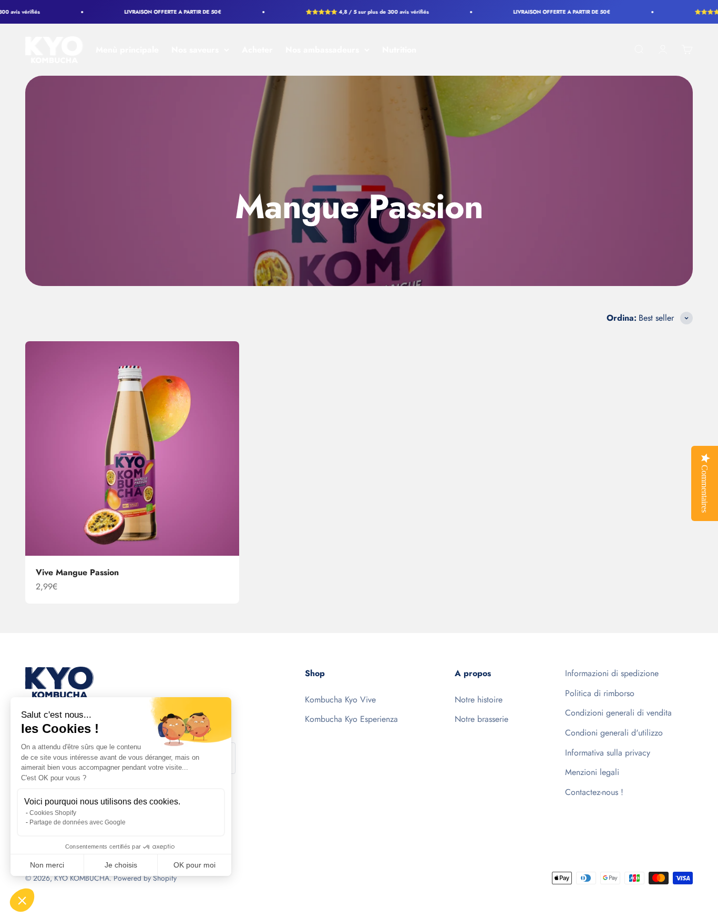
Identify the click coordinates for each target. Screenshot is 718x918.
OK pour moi (194, 865)
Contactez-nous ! (594, 792)
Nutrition (399, 50)
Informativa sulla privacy (607, 753)
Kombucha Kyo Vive (340, 699)
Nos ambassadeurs (322, 50)
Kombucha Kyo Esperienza (351, 719)
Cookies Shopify (52, 813)
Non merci (47, 865)
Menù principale (127, 50)
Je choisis (121, 865)
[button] (22, 900)
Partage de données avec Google (77, 822)
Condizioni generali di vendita (618, 713)
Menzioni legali (592, 772)
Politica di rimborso (599, 693)
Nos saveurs (195, 50)
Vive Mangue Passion (77, 572)
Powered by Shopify (145, 878)
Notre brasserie (481, 719)
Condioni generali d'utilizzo (614, 733)
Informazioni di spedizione (612, 673)
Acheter (257, 50)
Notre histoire (478, 699)
